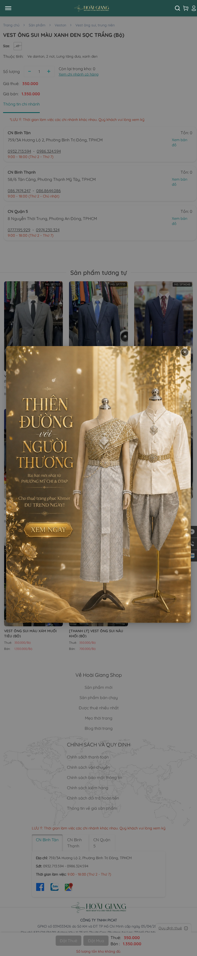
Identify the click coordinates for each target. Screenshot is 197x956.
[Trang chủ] (95, 8)
